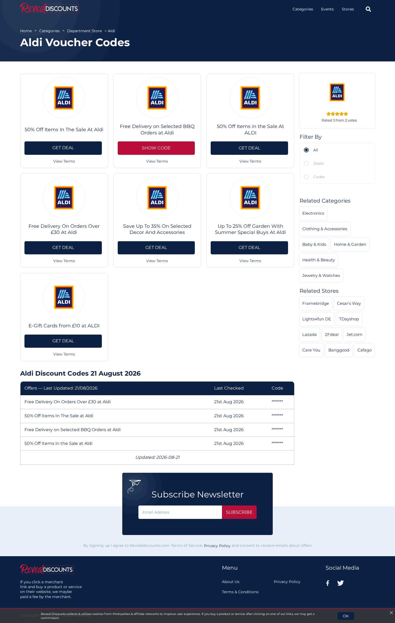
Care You (311, 350)
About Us (230, 581)
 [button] (368, 9)
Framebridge (315, 303)
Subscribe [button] (239, 512)
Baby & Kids (314, 244)
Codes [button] (319, 176)
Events (327, 9)
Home (26, 30)
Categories (303, 9)
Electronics (313, 213)
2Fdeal (332, 334)
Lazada (309, 334)
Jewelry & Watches (321, 275)
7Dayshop (349, 318)
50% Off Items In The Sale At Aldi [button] (64, 130)
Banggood (338, 350)
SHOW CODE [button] (156, 148)
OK (346, 616)
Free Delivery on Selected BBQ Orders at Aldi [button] (157, 129)
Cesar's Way (349, 303)
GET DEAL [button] (63, 147)
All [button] (315, 150)
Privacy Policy (217, 545)
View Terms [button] (64, 161)
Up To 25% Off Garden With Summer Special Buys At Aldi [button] (250, 229)
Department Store (84, 30)
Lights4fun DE (316, 318)
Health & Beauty (318, 259)
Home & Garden (350, 244)
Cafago (364, 350)
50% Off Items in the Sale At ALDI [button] (250, 129)
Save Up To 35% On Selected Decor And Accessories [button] (157, 229)
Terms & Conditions (240, 591)
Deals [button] (318, 163)
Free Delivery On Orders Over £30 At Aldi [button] (64, 229)
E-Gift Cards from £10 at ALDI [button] (63, 326)
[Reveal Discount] (49, 8)
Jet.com (354, 334)
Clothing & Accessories (324, 228)
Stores (348, 9)
